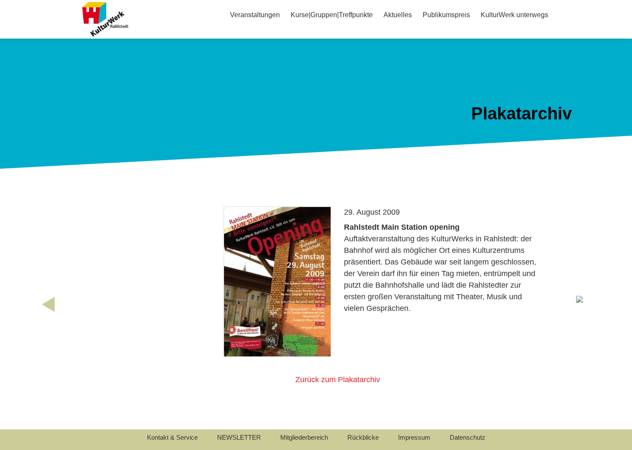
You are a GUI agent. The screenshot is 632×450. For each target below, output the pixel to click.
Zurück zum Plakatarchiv (337, 379)
